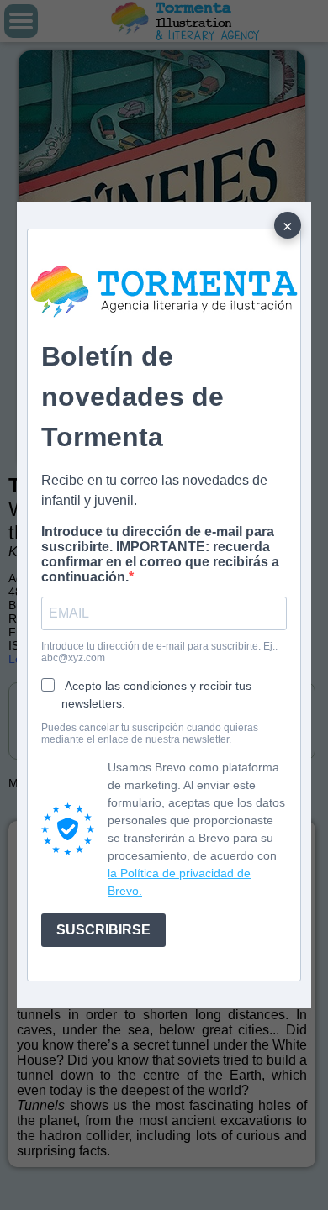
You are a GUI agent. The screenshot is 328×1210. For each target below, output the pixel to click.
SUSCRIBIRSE (103, 930)
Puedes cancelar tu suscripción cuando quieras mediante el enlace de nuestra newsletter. (149, 733)
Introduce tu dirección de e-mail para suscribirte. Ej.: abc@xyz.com (159, 652)
